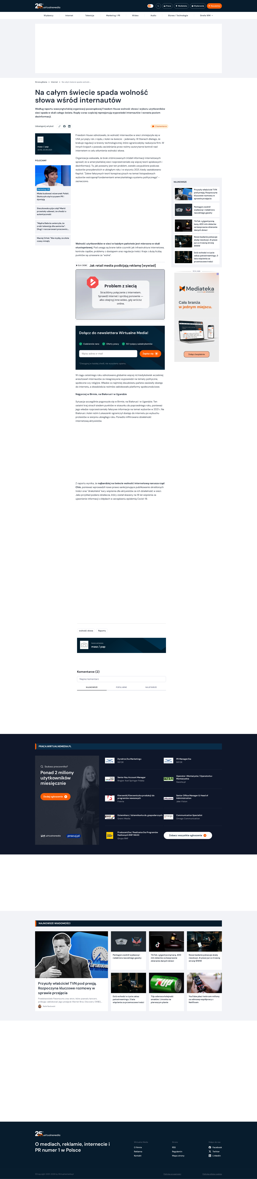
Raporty (102, 630)
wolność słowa (86, 630)
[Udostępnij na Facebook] (65, 126)
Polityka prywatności (172, 1174)
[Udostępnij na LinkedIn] (69, 126)
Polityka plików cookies (212, 1174)
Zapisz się (148, 353)
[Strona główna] (47, 6)
